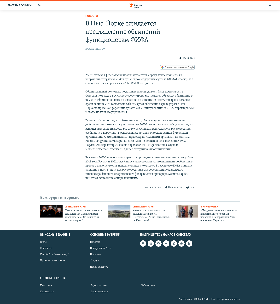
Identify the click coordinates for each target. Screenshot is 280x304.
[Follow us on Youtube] (143, 243)
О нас (43, 242)
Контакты (46, 248)
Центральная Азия (75, 207)
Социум (94, 260)
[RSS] (189, 243)
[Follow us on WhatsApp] (174, 243)
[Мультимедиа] (270, 5)
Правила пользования (52, 260)
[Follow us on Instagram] (151, 243)
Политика (96, 254)
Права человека (209, 207)
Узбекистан (148, 285)
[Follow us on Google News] (181, 243)
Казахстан (46, 285)
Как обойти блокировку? (54, 254)
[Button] (187, 58)
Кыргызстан (47, 291)
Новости (91, 16)
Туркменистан (99, 291)
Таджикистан (99, 285)
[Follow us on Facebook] (158, 243)
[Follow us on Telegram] (166, 243)
